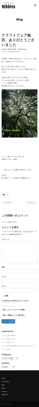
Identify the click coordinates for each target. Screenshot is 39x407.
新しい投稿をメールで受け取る (14, 315)
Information (5, 381)
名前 (3, 267)
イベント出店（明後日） (9, 335)
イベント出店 (6, 349)
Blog (18, 51)
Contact (4, 391)
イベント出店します (8, 342)
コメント (5, 239)
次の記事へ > (31, 202)
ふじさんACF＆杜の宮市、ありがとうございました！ (18, 346)
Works (3, 388)
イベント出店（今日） (9, 339)
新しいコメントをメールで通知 (14, 310)
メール (4, 277)
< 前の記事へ (7, 202)
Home (3, 378)
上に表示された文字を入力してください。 (16, 301)
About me (5, 394)
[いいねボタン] (3, 194)
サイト (4, 286)
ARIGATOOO (12, 51)
